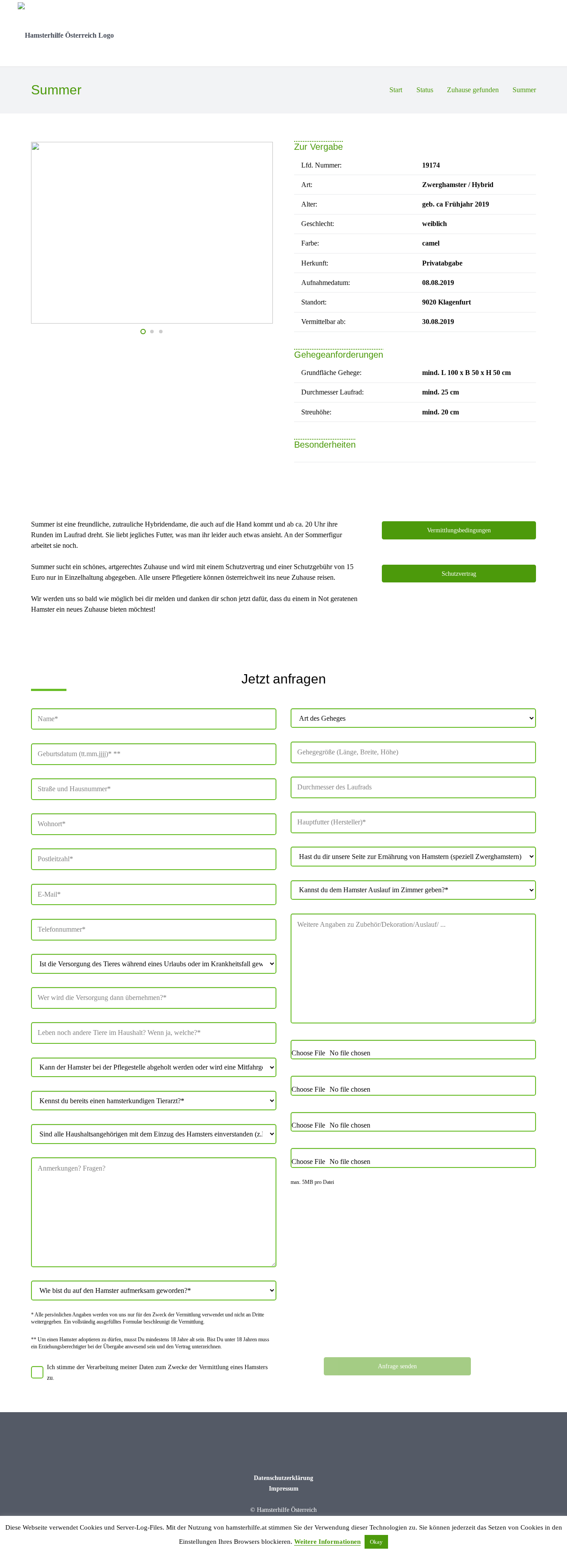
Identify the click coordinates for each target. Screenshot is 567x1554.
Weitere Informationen (327, 1541)
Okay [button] (376, 1541)
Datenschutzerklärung (283, 1477)
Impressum (284, 1488)
